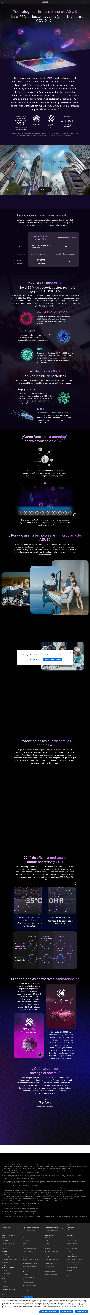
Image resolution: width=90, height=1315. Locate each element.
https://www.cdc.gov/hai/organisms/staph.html (25, 1211)
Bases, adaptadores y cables (30, 1288)
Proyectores (5, 1286)
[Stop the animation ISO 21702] (40, 1054)
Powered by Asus (71, 1254)
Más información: (21, 1203)
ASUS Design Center (72, 1248)
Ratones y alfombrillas (28, 1277)
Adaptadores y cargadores (30, 1285)
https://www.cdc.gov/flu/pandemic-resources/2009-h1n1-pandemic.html (32, 1206)
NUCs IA (69, 1246)
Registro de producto (50, 1263)
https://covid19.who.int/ (55, 1201)
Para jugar (4, 1265)
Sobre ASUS (48, 1238)
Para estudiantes (6, 1262)
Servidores (26, 1269)
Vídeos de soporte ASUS (51, 1274)
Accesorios (5, 1248)
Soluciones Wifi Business (29, 1266)
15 (51, 752)
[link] (45, 2)
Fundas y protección (28, 1282)
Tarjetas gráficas (27, 1240)
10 (25, 342)
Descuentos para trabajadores (74, 1259)
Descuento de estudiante (73, 1265)
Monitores (4, 1270)
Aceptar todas (81, 1312)
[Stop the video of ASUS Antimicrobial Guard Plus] (6, 189)
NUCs (3, 1278)
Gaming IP (25, 1290)
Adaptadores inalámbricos (30, 1263)
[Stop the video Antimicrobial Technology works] (74, 514)
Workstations (5, 1284)
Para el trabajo (5, 1257)
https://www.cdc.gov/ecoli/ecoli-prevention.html (25, 1208)
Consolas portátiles (7, 1246)
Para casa (4, 1254)
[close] (71, 652)
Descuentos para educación (74, 1262)
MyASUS (47, 1277)
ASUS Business (70, 1251)
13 (45, 422)
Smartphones (5, 1240)
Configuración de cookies (49, 1312)
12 (27, 403)
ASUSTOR (47, 1248)
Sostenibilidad (48, 1246)
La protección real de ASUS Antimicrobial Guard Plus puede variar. (21, 1213)
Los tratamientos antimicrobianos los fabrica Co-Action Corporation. (21, 1185)
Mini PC (4, 1281)
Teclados (25, 1274)
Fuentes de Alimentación (29, 1248)
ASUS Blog (69, 1270)
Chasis (25, 1243)
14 (35, 472)
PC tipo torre (5, 1276)
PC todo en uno (6, 1273)
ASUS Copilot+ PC (71, 1240)
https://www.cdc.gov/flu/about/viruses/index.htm (26, 1203)
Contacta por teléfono (51, 1269)
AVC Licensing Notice (72, 1267)
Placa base (26, 1238)
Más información (49, 1254)
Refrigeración (26, 1246)
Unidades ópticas (27, 1251)
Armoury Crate (70, 1273)
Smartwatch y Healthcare (8, 1243)
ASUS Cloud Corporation (51, 1251)
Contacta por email (50, 1266)
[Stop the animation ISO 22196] (72, 1025)
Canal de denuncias (72, 1256)
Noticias (47, 1243)
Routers (25, 1256)
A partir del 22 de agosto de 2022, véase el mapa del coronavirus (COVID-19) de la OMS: (33, 1201)
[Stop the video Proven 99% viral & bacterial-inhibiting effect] (74, 883)
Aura (68, 1275)
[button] (2, 2)
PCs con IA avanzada (72, 1243)
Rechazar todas (67, 1312)
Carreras (47, 1240)
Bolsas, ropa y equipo (28, 1280)
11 (49, 362)
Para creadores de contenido (9, 1259)
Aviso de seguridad (50, 1271)
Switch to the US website (52, 659)
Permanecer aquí (34, 659)
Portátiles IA (70, 1238)
